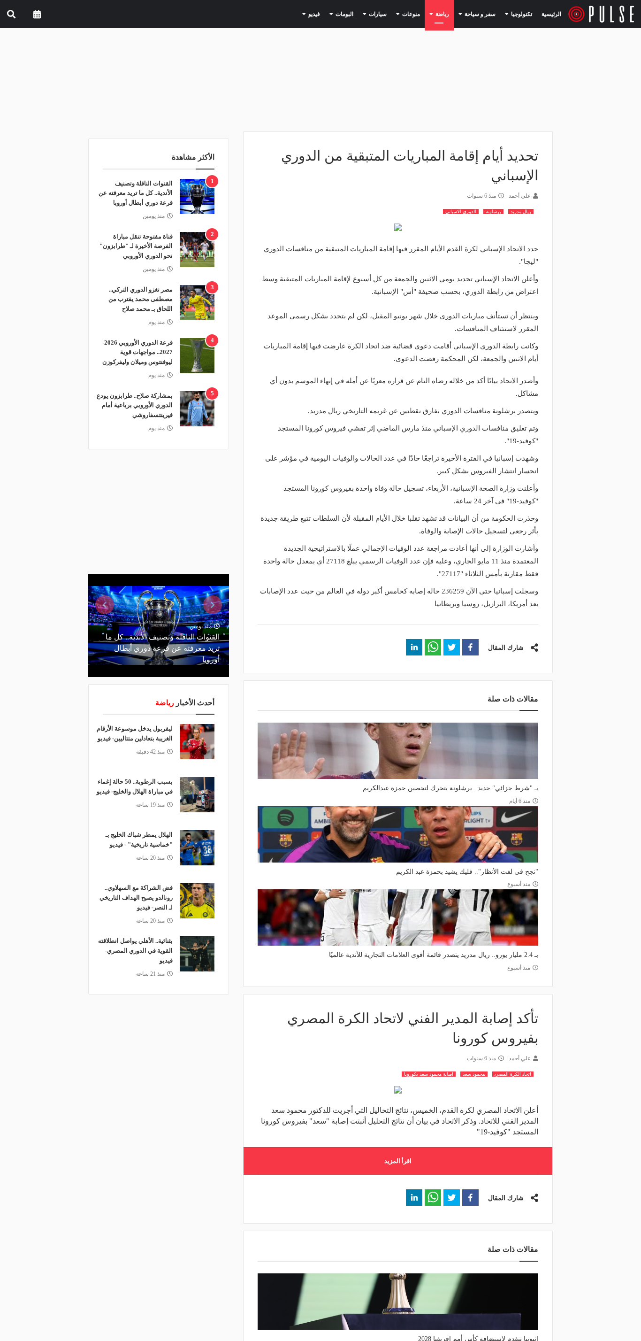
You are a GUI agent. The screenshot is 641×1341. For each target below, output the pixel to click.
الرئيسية (553, 13)
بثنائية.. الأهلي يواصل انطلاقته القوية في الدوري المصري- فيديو (135, 950)
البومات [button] (367, 13)
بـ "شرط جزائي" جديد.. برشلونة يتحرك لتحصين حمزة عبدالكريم (450, 788)
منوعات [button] (425, 13)
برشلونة (493, 211)
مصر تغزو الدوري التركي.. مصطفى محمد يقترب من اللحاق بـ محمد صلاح (140, 299)
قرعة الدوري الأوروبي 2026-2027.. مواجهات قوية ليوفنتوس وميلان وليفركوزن (137, 352)
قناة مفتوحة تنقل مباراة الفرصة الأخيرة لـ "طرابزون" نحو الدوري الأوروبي (136, 246)
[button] (470, 647)
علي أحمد (520, 196)
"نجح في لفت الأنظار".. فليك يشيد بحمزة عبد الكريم (467, 871)
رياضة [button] (452, 13)
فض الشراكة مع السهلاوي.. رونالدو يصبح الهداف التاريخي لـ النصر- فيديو (136, 897)
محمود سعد (474, 1074)
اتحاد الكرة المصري (513, 1074)
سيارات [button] (396, 13)
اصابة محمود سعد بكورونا (428, 1074)
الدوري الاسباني (460, 211)
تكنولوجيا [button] (521, 13)
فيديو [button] (340, 13)
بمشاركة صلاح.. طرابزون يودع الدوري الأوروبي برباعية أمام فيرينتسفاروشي (135, 405)
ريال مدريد (521, 211)
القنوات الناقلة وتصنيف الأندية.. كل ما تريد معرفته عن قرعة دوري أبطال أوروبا (136, 193)
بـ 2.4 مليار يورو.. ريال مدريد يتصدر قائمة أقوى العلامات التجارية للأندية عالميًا (433, 954)
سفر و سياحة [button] (486, 13)
